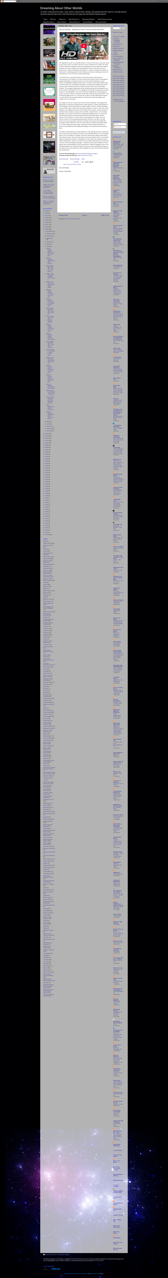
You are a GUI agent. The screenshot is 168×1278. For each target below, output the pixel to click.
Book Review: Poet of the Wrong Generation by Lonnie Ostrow (118, 504)
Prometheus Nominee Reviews (48, 876)
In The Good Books (117, 1045)
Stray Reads (116, 1080)
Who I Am (53, 19)
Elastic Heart (81, 155)
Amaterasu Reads (116, 190)
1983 (46, 504)
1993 (46, 482)
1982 (46, 507)
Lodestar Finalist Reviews (47, 793)
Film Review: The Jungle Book (117, 602)
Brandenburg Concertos (47, 614)
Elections (45, 688)
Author (45, 584)
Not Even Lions (117, 941)
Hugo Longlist (47, 745)
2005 (46, 454)
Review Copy (47, 897)
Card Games (46, 628)
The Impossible (117, 915)
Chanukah (46, 637)
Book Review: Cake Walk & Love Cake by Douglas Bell (118, 146)
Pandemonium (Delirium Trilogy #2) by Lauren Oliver (117, 796)
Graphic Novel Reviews (47, 723)
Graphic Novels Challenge (117, 488)
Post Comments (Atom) (73, 218)
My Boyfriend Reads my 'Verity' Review (117, 304)
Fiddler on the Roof (48, 704)
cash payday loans (118, 874)
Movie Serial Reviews (49, 813)
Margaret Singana (92, 153)
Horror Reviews (47, 738)
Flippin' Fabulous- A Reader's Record (118, 904)
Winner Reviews (47, 972)
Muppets (45, 817)
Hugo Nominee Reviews (47, 752)
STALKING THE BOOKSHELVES (117, 666)
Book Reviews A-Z (74, 19)
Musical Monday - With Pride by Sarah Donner (50, 260)
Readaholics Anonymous (117, 312)
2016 (46, 227)
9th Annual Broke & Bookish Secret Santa (118, 418)
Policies (45, 869)
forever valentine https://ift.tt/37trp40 (118, 350)
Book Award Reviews (88, 19)
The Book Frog (117, 524)
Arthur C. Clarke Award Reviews (47, 576)
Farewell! (115, 755)
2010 (46, 443)
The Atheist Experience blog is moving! (118, 1073)
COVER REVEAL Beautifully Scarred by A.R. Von (118, 517)
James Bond (46, 778)
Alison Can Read (118, 546)
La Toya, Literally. (115, 1185)
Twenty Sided (117, 153)
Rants (45, 887)
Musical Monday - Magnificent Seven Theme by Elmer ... (50, 415)
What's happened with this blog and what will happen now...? (117, 1084)
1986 (46, 498)
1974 (46, 525)
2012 (46, 438)
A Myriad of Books (116, 589)
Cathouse (46, 632)
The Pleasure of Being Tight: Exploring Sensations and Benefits (117, 216)
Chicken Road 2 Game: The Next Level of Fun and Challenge (117, 182)
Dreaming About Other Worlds (61, 8)
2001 (46, 463)
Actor (44, 549)
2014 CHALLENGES (118, 89)
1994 (46, 479)
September (50, 238)
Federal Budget (47, 702)
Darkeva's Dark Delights (117, 211)
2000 (46, 465)
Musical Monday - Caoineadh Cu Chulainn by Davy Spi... (50, 302)
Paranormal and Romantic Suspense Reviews (118, 164)
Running (45, 908)
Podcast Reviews (48, 867)
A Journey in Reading (117, 781)
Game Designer (47, 716)
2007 (46, 449)
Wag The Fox (117, 459)
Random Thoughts (48, 884)
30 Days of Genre (48, 545)
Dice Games (46, 673)
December (50, 231)
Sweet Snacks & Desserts (47, 943)
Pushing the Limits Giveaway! (118, 981)
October (49, 236)
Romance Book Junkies (117, 513)
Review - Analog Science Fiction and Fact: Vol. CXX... (50, 252)
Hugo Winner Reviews (47, 755)
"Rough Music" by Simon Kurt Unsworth (117, 1014)
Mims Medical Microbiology (116, 643)
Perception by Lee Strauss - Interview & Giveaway (118, 895)
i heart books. (117, 357)
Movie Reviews (61, 22)
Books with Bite (118, 1180)
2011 (46, 440)
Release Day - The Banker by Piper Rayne (118, 539)
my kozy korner (117, 1092)
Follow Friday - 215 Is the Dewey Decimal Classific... (50, 319)
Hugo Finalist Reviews (47, 743)
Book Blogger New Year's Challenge (48, 607)
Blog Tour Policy (47, 599)
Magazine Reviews (48, 22)
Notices (45, 863)
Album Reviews (47, 556)
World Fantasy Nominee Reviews (48, 975)
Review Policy (47, 899)
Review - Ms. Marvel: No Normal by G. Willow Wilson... (50, 284)
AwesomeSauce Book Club (118, 753)
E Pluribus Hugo (47, 682)
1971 (46, 532)
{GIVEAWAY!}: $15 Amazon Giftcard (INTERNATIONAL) (118, 622)
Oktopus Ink (117, 772)
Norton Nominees (48, 859)
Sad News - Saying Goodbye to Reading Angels (118, 855)
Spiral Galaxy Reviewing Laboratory (117, 825)
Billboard (45, 593)
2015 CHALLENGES (118, 87)
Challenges (46, 634)
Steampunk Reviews (49, 939)
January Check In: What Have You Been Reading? (118, 402)
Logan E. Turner (118, 1215)
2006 (46, 452)
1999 (46, 468)
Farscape (46, 700)
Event (44, 690)
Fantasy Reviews (48, 698)
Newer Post (63, 215)
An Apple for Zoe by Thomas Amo (117, 703)
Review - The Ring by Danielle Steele (48, 180)
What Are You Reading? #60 (116, 883)
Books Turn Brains (116, 1161)
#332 (114, 379)
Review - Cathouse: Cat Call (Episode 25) (49, 197)
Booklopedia (117, 862)
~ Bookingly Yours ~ (116, 500)
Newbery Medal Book (49, 852)
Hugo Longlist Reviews (47, 748)
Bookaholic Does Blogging (117, 1022)
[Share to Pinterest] (92, 162)
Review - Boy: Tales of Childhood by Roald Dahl (48, 186)
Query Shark (117, 378)
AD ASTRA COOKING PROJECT (116, 40)
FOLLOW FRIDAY (118, 56)
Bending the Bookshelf (117, 142)
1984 (46, 502)
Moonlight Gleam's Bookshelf (116, 177)
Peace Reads (117, 641)
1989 (46, 491)
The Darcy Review (116, 678)
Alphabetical (46, 558)
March (48, 426)
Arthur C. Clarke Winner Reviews (47, 579)
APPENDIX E (116, 46)
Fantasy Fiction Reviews (47, 695)
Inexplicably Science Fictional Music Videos (49, 762)
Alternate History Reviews (47, 561)
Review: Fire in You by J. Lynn (118, 581)
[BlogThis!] (87, 162)
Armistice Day (47, 568)
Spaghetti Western (48, 930)
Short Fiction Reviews (46, 923)
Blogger (101, 1273)
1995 (46, 477)
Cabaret (45, 617)
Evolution (45, 692)
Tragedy (45, 955)
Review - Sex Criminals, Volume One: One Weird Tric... (50, 360)
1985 (46, 500)
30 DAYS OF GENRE (119, 36)
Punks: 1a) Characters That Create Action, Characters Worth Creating (117, 1036)
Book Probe (116, 324)
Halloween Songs (48, 728)
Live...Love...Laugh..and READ (118, 958)
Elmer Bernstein (63, 159)
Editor (45, 686)
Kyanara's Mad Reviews (117, 922)
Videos (79, 164)
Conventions (46, 667)
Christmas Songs (48, 646)
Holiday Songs (47, 736)
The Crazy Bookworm (116, 300)
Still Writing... (117, 1237)
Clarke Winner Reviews (47, 655)
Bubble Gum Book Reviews (117, 805)
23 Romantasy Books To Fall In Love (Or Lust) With (118, 243)
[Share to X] (89, 162)
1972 (46, 530)
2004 (46, 456)
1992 (46, 484)
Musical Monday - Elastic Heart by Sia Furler (50, 386)
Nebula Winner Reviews (47, 843)
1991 (46, 486)
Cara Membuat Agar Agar (117, 359)
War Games (46, 970)
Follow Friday (47, 712)
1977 (46, 518)
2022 (46, 213)
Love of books (117, 1150)
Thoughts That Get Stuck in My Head (118, 557)
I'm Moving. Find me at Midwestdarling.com (117, 744)
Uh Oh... (115, 1024)
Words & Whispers (116, 1056)
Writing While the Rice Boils (117, 651)
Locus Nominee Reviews (47, 786)
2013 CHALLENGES (118, 91)
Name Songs (46, 837)
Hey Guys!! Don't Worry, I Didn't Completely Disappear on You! (118, 1060)
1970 (46, 534)
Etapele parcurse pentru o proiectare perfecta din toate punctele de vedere (118, 390)
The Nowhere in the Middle (118, 1031)
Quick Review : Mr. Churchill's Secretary (118, 971)
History (45, 734)
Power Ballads (47, 871)
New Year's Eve (47, 846)
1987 (46, 495)
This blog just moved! (116, 1002)
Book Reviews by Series (105, 19)
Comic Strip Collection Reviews (48, 659)
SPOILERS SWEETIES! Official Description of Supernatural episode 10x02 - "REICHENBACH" (118, 729)
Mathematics (46, 803)
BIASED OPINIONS (118, 48)
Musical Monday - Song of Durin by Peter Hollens (50, 336)
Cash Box (46, 630)
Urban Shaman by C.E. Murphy (117, 817)
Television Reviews (100, 22)
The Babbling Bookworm (117, 792)
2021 (46, 215)
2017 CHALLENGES (118, 82)
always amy (116, 348)
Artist (44, 582)
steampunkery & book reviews (118, 762)
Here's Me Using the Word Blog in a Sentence (118, 338)
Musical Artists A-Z (74, 22)
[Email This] (86, 162)
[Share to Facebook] (91, 162)
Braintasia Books (116, 1232)
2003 (46, 459)
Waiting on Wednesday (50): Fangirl (117, 865)
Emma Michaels (118, 265)
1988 (46, 493)
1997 (46, 472)
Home (45, 19)
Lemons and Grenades (116, 1113)
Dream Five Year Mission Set (48, 676)
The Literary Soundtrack (116, 1111)
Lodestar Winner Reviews (47, 796)
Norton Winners (47, 861)
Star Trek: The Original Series (47, 934)
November (50, 233)
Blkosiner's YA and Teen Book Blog (117, 578)
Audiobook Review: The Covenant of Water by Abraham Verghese (118, 230)
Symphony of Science (47, 947)
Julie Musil (116, 609)
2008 (46, 447)
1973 (46, 527)
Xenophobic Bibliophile (117, 1145)
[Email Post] (82, 162)
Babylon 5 (46, 586)
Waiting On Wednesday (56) (117, 1048)
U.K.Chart (46, 961)
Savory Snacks (47, 912)
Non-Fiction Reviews (49, 855)
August (49, 242)
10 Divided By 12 (117, 266)
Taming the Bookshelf (116, 881)
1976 (46, 521)
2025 (46, 211)
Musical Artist (47, 819)
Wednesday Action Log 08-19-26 (118, 155)
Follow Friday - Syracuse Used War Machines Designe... (50, 400)
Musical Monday (87, 22)
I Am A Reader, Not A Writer (117, 891)
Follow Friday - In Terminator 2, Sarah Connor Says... (50, 352)
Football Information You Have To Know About (117, 328)
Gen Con (45, 718)
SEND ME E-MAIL (118, 32)
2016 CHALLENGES (118, 84)
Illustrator (45, 758)
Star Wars (46, 937)
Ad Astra (45, 551)
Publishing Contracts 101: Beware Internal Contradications (117, 291)
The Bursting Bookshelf (117, 426)
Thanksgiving (47, 953)
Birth (44, 597)
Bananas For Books (117, 630)
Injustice (45, 765)
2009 (46, 445)
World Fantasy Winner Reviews (47, 979)
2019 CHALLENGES (118, 78)
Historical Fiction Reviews (47, 731)
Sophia (45, 926)
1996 (46, 475)
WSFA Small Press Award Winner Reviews (48, 991)
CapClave (46, 626)
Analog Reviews (47, 564)
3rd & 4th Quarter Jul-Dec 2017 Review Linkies (117, 492)
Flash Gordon (47, 710)
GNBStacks (116, 872)
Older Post (105, 215)
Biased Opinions (47, 590)
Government (46, 720)
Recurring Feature (48, 891)
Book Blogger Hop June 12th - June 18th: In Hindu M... (50, 344)
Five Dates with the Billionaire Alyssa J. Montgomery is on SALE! (118, 316)
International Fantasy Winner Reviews (49, 773)
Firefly (45, 708)
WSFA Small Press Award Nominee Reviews (48, 986)
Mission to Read (118, 815)
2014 (46, 433)
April (48, 424)
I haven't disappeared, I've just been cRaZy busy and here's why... (117, 842)
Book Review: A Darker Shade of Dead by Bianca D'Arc (117, 1136)
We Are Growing (80, 153)
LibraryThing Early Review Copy (48, 782)
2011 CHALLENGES (118, 95)
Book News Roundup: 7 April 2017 (117, 527)
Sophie (45, 928)
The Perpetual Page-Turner (117, 239)
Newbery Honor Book (49, 848)
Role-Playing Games (49, 905)
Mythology (46, 828)
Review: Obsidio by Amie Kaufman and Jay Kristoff (118, 440)
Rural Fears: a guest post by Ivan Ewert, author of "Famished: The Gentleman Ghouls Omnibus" (118, 464)
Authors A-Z (62, 19)
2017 (46, 224)
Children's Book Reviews (47, 641)
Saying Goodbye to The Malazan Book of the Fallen (118, 692)
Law (44, 780)
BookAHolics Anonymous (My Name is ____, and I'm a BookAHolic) (118, 253)
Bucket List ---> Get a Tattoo (117, 765)
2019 (46, 220)
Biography (46, 595)
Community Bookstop (116, 367)
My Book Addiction (116, 999)
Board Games (47, 601)
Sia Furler (90, 155)
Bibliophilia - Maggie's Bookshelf (117, 711)
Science (45, 915)
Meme (65, 164)
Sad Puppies (46, 910)
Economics (46, 684)
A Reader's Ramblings (116, 436)
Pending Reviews (48, 865)
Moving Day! (116, 951)
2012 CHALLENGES (118, 93)
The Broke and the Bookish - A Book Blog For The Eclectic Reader (117, 412)
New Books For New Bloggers (117, 989)
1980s (45, 541)
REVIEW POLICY (117, 70)
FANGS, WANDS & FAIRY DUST (118, 1191)
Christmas (46, 644)
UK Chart (45, 963)
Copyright (46, 671)
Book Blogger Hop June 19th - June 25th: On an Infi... (50, 311)
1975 (46, 523)
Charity (45, 639)
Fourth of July (47, 714)
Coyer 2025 (116, 204)
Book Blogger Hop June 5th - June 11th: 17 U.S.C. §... (50, 393)
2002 (46, 461)
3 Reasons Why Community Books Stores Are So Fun (118, 370)
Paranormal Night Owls (116, 723)
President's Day (47, 873)
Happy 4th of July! (118, 1104)
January (49, 430)
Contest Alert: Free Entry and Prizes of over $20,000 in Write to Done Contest (118, 656)
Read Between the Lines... (117, 1131)
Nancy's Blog (117, 914)
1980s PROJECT (117, 44)
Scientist (45, 920)
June (48, 246)
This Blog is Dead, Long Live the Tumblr (118, 829)
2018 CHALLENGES (118, 80)
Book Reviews (47, 611)
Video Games (47, 965)
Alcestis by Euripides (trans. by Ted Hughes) (118, 592)
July (48, 244)
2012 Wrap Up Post (118, 942)
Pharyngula (116, 447)
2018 (46, 222)
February (49, 428)
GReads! (115, 398)
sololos (90, 1273)
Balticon (45, 588)
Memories (46, 809)
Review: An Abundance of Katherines (116, 634)
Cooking (45, 669)
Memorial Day (47, 807)
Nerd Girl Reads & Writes (118, 1175)
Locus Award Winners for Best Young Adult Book (48, 192)
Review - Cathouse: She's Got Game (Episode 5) (48, 202)
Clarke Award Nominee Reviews (48, 650)
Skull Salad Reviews (116, 1010)
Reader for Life (117, 968)
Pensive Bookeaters (116, 700)
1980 (46, 511)
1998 (46, 470)
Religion (45, 895)
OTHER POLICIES (118, 72)
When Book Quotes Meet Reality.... (118, 907)
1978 (46, 516)
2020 (46, 217)
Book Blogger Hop (48, 603)
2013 (46, 436)
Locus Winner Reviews (47, 789)
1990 (46, 488)
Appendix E (46, 566)
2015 (46, 229)
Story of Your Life (117, 570)
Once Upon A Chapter (117, 273)
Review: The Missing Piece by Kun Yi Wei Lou (117, 194)
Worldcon (46, 982)
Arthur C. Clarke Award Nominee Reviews (47, 572)
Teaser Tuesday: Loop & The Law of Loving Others (118, 670)
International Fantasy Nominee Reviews (49, 768)
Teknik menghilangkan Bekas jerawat (117, 715)
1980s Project (47, 543)
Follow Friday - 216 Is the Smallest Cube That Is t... (50, 276)
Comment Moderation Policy (48, 664)
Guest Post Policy (48, 726)
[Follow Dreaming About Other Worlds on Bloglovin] (119, 133)
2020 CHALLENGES (118, 76)
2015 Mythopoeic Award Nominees (50, 407)
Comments (118, 127)
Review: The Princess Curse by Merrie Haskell (118, 933)
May (48, 421)
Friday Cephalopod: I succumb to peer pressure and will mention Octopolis (118, 451)
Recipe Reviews (47, 889)
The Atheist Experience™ (117, 1069)
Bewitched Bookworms (116, 1226)
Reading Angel (117, 852)
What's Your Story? (116, 618)
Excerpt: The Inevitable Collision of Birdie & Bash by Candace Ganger (118, 479)
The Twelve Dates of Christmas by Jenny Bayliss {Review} (117, 278)
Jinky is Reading (118, 600)
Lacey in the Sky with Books (118, 1121)
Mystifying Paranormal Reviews (116, 1168)
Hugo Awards (47, 740)
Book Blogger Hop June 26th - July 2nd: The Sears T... (50, 268)
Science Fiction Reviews (47, 917)
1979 (46, 514)
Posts (116, 124)
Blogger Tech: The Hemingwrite (118, 680)
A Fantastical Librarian (117, 949)
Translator (46, 957)
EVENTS (115, 54)
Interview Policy (47, 776)
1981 (46, 509)
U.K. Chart (46, 959)
